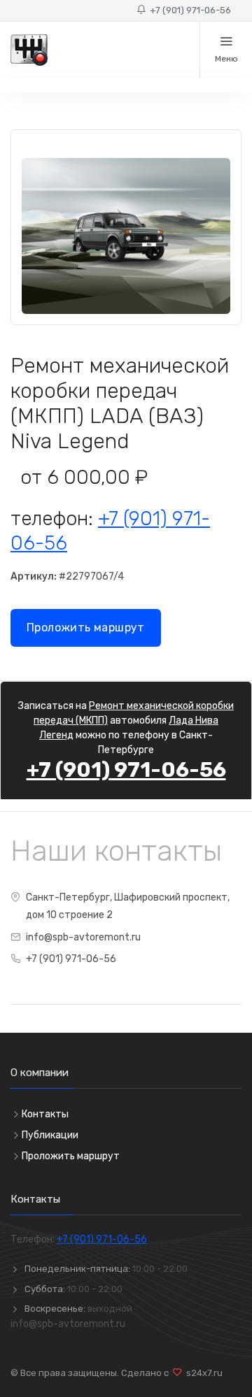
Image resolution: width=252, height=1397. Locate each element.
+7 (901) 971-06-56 (188, 10)
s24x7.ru (202, 1373)
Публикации (50, 1135)
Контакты (45, 1114)
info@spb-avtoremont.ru (83, 937)
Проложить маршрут (86, 627)
